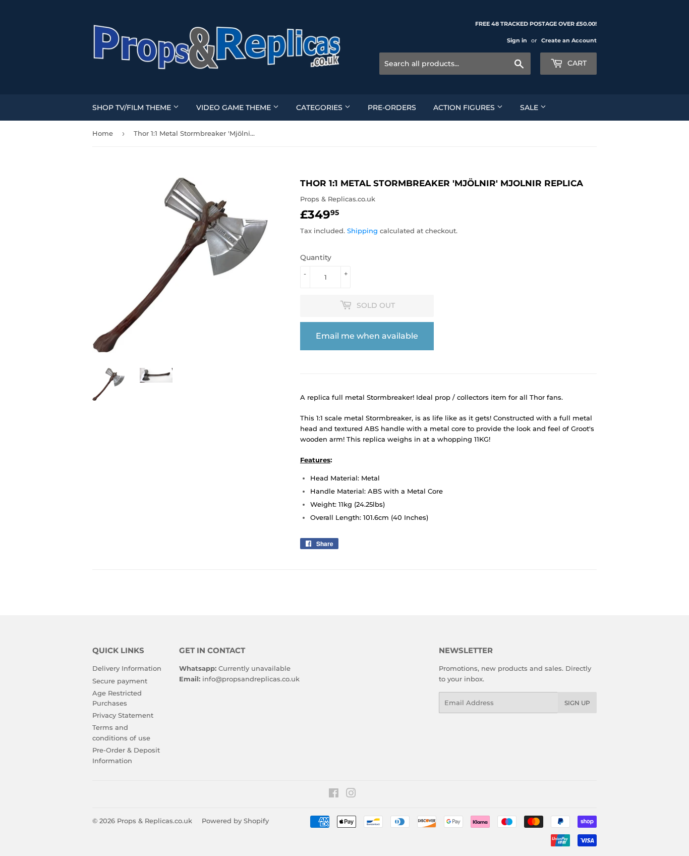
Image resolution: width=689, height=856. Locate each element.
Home (102, 133)
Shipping (362, 231)
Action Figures (465, 107)
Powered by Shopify (235, 821)
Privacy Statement (122, 715)
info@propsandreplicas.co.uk (251, 679)
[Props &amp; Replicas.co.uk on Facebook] (333, 794)
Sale (530, 107)
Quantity (315, 257)
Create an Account (569, 40)
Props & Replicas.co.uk (154, 821)
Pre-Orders (392, 107)
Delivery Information (126, 668)
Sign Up (577, 703)
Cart (576, 63)
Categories (320, 107)
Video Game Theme (234, 107)
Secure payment (119, 681)
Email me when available (367, 336)
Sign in (517, 40)
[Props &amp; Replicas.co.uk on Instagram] (351, 794)
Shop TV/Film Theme (132, 107)
